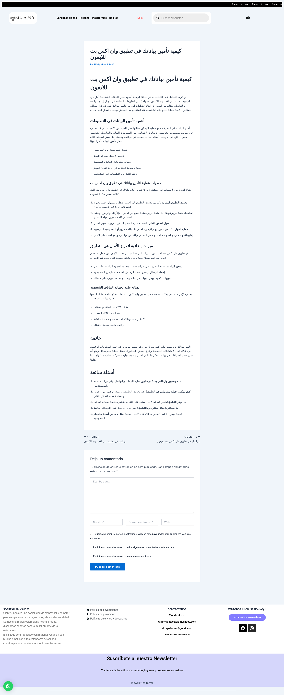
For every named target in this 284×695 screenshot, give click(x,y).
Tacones (84, 17)
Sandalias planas (67, 17)
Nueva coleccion (233, 4)
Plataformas (99, 17)
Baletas (113, 17)
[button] (8, 686)
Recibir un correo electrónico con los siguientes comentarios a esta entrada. (134, 547)
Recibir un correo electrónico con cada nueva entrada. (122, 556)
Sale (140, 17)
